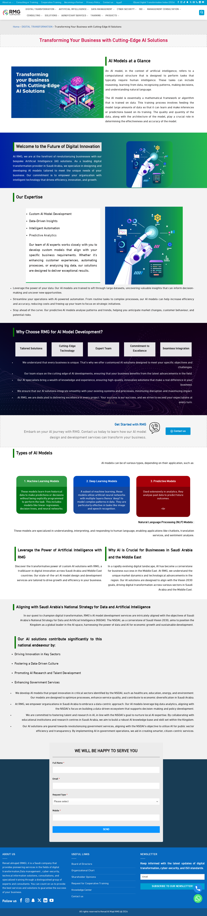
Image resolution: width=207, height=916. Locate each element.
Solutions (51, 15)
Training (96, 15)
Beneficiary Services (73, 15)
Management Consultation (163, 9)
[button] (201, 12)
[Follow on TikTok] (184, 2)
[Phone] (198, 888)
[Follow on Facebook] (178, 2)
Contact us (108, 2)
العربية (119, 2)
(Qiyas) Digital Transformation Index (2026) (154, 2)
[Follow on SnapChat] (187, 2)
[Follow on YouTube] (203, 2)
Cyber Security (125, 9)
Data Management (101, 9)
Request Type (60, 795)
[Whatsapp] (198, 898)
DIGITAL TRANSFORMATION (37, 27)
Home (16, 27)
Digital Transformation (40, 9)
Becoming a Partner (73, 2)
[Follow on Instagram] (181, 2)
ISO (141, 9)
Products (111, 15)
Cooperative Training (51, 2)
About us (6, 2)
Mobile (56, 811)
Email (56, 779)
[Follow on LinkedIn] (200, 2)
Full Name (58, 763)
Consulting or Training (27, 2)
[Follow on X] (191, 2)
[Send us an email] (194, 2)
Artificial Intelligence (73, 9)
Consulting (33, 15)
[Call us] (197, 2)
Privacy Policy (93, 2)
